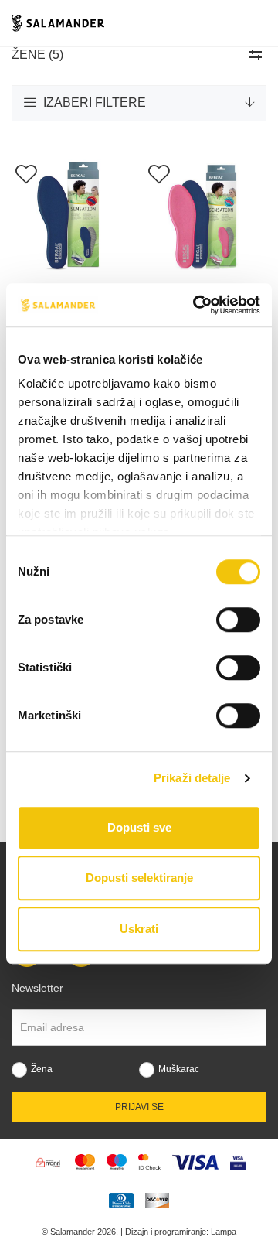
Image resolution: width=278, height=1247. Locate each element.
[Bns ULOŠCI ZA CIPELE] (73, 217)
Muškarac (178, 1069)
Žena (42, 1069)
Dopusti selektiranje (139, 877)
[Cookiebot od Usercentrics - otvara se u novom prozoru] (196, 305)
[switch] (238, 619)
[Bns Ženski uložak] (205, 217)
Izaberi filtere (93, 102)
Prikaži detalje (192, 777)
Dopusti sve (139, 827)
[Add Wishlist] (25, 173)
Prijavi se (139, 1107)
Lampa (223, 1231)
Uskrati (139, 928)
